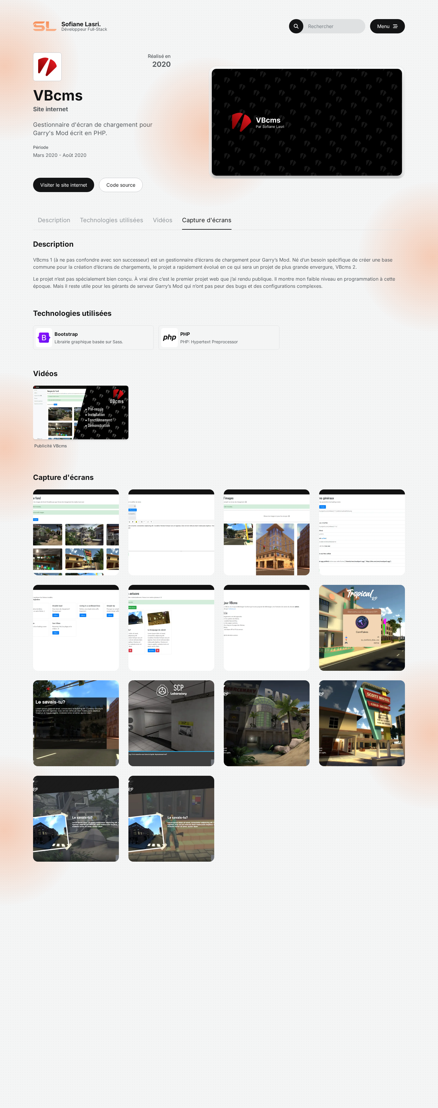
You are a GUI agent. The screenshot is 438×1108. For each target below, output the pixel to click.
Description (54, 220)
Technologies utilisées (111, 220)
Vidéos (163, 220)
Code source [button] (120, 185)
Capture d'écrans (207, 220)
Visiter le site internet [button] (63, 185)
